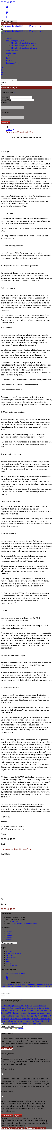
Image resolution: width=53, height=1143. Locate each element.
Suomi (23, 1008)
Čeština (4, 1013)
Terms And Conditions (41, 986)
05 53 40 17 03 (8, 2)
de (7, 6)
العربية (17, 1008)
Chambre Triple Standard (23, 45)
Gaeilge (29, 1008)
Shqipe (19, 1021)
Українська (42, 1016)
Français (9, 937)
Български (37, 1010)
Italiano (9, 939)
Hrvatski (23, 1013)
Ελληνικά (5, 1008)
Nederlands (20, 1016)
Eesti (11, 1008)
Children (5, 112)
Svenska (5, 1021)
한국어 (6, 1018)
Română (47, 1018)
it (6, 16)
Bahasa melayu (19, 1010)
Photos (9, 60)
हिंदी (9, 1013)
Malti (29, 1010)
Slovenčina (40, 1021)
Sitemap (17, 986)
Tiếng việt (30, 1018)
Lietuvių (37, 1008)
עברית (47, 1013)
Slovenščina (28, 1021)
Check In (5, 97)
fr (7, 14)
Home (9, 129)
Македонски (6, 1010)
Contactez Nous (12, 63)
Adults (4, 102)
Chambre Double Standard (23, 43)
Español (9, 935)
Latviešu (45, 1008)
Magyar (15, 1013)
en (7, 9)
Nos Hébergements (14, 41)
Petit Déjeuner (12, 51)
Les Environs (11, 53)
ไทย (35, 1016)
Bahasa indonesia (36, 1013)
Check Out (6, 100)
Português (15, 1018)
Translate (22, 1029)
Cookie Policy (27, 986)
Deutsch (9, 931)
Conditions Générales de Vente (13, 973)
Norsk (12, 1016)
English (8, 933)
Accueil (9, 38)
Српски (12, 1021)
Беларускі (46, 1010)
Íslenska (5, 1016)
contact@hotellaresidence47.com (16, 849)
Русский (39, 1018)
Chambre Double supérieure (24, 48)
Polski (23, 1018)
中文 (47, 1021)
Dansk (43, 1005)
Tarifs (8, 58)
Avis (7, 55)
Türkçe (30, 1016)
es (7, 11)
